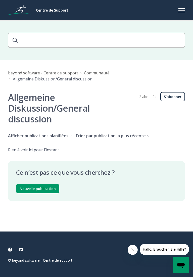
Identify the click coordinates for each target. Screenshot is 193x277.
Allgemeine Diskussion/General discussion (52, 79)
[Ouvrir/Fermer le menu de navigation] (181, 10)
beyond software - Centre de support (43, 73)
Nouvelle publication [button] (38, 188)
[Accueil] (20, 10)
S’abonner (172, 96)
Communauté (97, 73)
